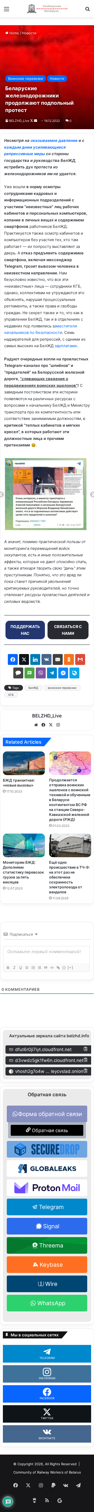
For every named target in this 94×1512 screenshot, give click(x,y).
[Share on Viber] (41, 673)
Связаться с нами (68, 630)
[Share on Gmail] (80, 659)
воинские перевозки (62, 688)
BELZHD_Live (19, 121)
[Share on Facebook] (13, 659)
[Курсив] (14, 968)
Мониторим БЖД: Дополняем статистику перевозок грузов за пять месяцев (23, 872)
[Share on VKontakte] (46, 659)
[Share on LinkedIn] (35, 659)
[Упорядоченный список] (33, 968)
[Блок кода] (52, 968)
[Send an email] (35, 121)
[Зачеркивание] (27, 968)
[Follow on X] (32, 121)
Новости (29, 33)
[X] (51, 725)
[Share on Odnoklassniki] (69, 659)
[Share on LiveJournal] (74, 673)
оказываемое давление (54, 140)
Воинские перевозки (25, 78)
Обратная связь (49, 1130)
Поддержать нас (25, 630)
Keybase (51, 1264)
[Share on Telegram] (52, 673)
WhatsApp (51, 1303)
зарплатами (66, 345)
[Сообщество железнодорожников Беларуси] (47, 9)
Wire (51, 1283)
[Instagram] (58, 725)
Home (13, 33)
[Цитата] (45, 968)
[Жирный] (8, 968)
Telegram (51, 1207)
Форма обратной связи (50, 1114)
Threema (51, 1245)
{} (64, 967)
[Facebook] (43, 725)
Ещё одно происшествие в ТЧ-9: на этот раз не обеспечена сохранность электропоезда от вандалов (69, 877)
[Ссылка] (58, 968)
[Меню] (6, 11)
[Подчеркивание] (20, 968)
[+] (70, 967)
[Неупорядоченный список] (39, 968)
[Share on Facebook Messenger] (63, 673)
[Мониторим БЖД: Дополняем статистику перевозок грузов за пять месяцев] (24, 845)
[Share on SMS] (29, 673)
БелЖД (33, 688)
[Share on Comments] (18, 673)
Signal (51, 1226)
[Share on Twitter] (24, 659)
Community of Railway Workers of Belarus (47, 1472)
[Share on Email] (58, 659)
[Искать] (87, 11)
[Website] (36, 725)
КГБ (11, 695)
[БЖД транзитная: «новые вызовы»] (24, 763)
